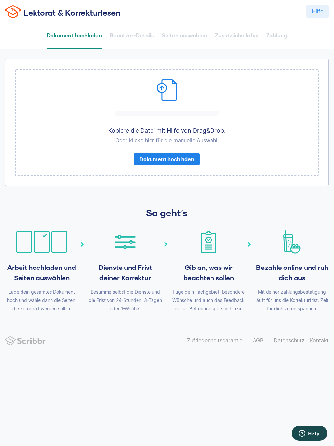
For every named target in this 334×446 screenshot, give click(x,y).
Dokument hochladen (166, 159)
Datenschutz (289, 340)
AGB (258, 340)
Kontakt (319, 340)
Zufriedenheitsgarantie (214, 340)
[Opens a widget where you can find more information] (309, 434)
